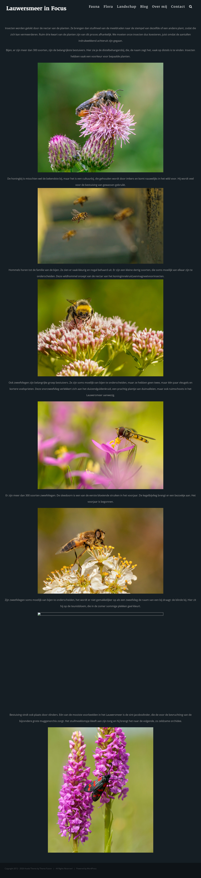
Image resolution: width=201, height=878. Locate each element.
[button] (190, 6)
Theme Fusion (46, 868)
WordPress (92, 868)
